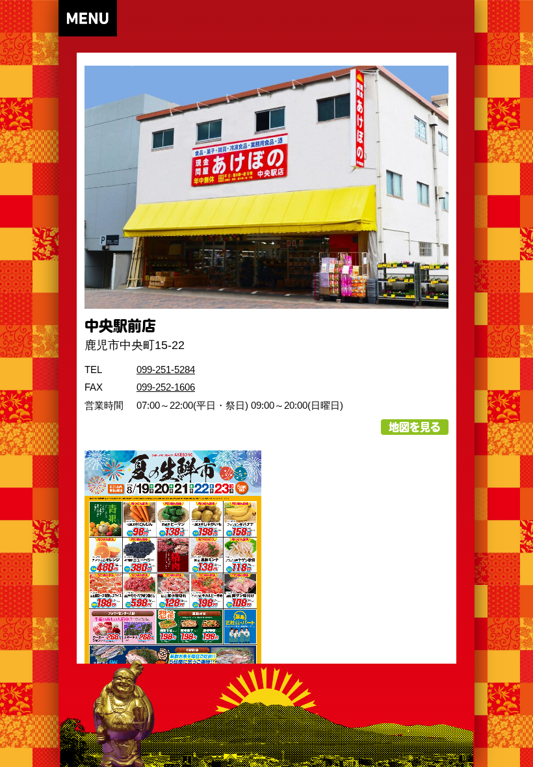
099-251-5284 (165, 369)
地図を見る (415, 426)
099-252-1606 (165, 387)
